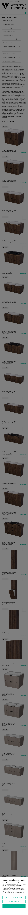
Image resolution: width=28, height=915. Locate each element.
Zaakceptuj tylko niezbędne (14, 897)
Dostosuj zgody (14, 901)
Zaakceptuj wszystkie (14, 906)
